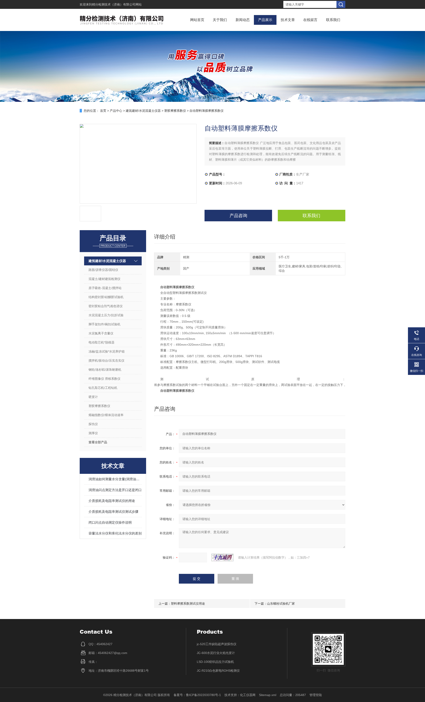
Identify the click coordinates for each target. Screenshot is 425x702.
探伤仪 (93, 424)
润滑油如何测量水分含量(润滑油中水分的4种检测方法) (115, 479)
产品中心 (116, 110)
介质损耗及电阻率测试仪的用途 (112, 501)
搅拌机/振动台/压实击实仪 (106, 360)
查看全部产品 (98, 442)
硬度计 (93, 397)
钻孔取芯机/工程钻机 (103, 388)
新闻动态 (243, 20)
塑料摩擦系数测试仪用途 (188, 603)
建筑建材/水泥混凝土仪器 (143, 110)
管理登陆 (315, 695)
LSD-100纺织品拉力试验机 (215, 661)
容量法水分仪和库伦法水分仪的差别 (115, 533)
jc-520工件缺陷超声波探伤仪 (216, 644)
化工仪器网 (247, 695)
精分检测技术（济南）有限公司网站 (117, 4)
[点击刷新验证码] (222, 557)
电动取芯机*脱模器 (101, 342)
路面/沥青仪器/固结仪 (103, 270)
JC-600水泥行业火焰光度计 (216, 653)
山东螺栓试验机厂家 (281, 603)
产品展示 (265, 20)
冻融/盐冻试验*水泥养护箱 (107, 351)
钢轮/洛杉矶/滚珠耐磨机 (105, 369)
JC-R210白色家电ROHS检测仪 (218, 670)
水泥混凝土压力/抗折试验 (106, 315)
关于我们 (220, 20)
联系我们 (333, 20)
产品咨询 (238, 215)
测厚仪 (93, 433)
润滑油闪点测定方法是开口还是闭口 (115, 490)
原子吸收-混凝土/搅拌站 (105, 288)
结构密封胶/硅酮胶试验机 (106, 297)
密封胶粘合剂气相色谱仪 (106, 306)
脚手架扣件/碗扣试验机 (104, 324)
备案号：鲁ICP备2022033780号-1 (197, 695)
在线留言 (310, 20)
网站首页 (197, 20)
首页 (103, 110)
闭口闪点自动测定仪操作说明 (110, 522)
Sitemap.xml (267, 695)
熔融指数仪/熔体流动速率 (106, 415)
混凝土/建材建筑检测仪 (104, 279)
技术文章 (288, 20)
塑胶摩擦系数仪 (175, 110)
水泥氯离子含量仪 (101, 333)
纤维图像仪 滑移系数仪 (104, 378)
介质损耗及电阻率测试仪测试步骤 (113, 511)
